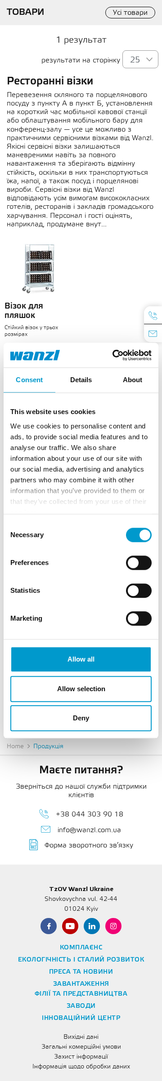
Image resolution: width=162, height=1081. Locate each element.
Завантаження (81, 984)
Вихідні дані (81, 1037)
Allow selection (81, 689)
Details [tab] (81, 380)
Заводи (81, 1006)
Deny (81, 718)
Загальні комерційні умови (81, 1047)
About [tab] (133, 380)
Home (15, 747)
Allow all (81, 659)
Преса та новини (81, 972)
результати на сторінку (80, 60)
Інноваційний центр (81, 1018)
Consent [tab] (29, 380)
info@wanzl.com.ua (89, 830)
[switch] (139, 563)
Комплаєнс (81, 948)
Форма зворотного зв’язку (89, 845)
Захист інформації (81, 1057)
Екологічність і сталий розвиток (81, 960)
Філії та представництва (81, 994)
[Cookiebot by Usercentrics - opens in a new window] (114, 355)
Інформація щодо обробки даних (81, 1067)
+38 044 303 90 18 (89, 814)
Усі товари (130, 12)
